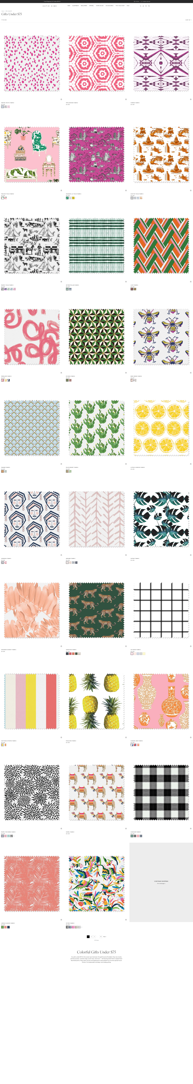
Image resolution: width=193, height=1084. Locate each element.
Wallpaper (84, 5)
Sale (128, 5)
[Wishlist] (146, 6)
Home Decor (99, 5)
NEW (69, 5)
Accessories (109, 5)
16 (100, 936)
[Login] (143, 6)
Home (3, 11)
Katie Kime (50, 6)
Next (104, 936)
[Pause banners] (43, 1)
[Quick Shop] (61, 99)
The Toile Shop (120, 5)
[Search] (140, 6)
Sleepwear (75, 5)
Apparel (91, 5)
